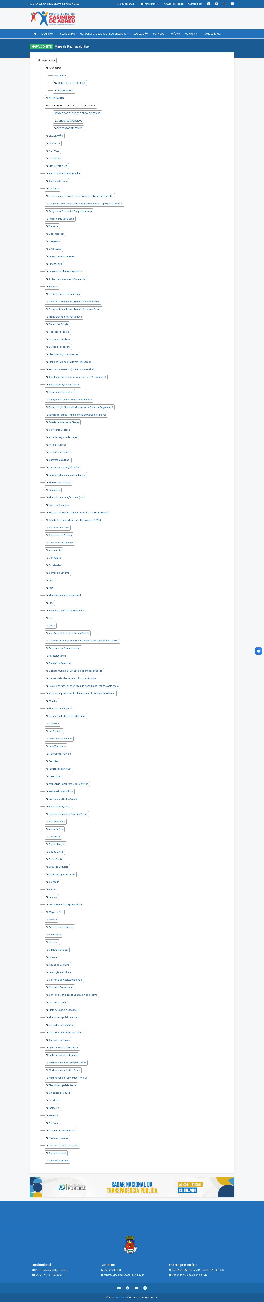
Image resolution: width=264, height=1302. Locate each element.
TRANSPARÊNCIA (212, 33)
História (53, 889)
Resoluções (55, 776)
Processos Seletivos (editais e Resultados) (71, 369)
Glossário (54, 882)
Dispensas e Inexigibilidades (64, 467)
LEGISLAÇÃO (141, 33)
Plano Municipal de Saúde (62, 1085)
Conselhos (54, 836)
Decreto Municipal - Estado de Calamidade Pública (75, 670)
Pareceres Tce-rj (57, 655)
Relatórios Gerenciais (60, 663)
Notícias (53, 1123)
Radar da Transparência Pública (65, 173)
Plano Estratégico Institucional (65, 595)
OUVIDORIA (191, 33)
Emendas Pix (55, 264)
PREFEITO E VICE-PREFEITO (71, 83)
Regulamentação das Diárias (64, 384)
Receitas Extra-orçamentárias (64, 294)
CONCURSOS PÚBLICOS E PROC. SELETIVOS (103, 33)
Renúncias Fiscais (58, 324)
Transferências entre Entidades (65, 316)
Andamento (55, 550)
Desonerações (56, 233)
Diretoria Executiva (58, 1138)
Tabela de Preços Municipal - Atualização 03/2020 (75, 520)
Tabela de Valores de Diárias (64, 422)
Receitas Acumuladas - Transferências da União (74, 301)
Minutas (53, 701)
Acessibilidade (57, 821)
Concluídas (55, 557)
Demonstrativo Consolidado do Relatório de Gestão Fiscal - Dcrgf (83, 640)
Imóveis (53, 897)
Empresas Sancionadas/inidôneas (67, 475)
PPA (51, 603)
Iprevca (53, 957)
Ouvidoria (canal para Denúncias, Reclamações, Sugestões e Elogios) (85, 203)
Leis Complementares (60, 738)
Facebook (54, 1100)
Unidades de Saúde (59, 1092)
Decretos (54, 723)
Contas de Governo (59, 572)
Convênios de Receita (60, 535)
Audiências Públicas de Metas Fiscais (69, 633)
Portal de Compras (59, 505)
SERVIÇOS (158, 33)
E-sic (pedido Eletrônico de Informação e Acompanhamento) (81, 196)
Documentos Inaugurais (61, 1130)
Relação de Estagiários (61, 392)
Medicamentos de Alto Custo (64, 1070)
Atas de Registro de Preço (63, 437)
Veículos (53, 942)
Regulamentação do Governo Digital (68, 814)
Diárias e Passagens (59, 347)
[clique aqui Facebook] (128, 1288)
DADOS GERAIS (65, 90)
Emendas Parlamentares (61, 256)
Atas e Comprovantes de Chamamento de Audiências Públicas (82, 693)
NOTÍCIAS (175, 33)
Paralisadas (55, 565)
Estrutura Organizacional (62, 874)
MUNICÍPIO (47, 33)
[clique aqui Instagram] (145, 1288)
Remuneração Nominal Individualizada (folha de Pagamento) (81, 407)
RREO (52, 625)
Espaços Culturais (58, 866)
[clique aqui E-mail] (119, 1288)
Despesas (54, 241)
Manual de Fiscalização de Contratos (68, 784)
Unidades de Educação (61, 1025)
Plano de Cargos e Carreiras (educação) (70, 362)
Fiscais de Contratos (60, 482)
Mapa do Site (56, 912)
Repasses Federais (59, 331)
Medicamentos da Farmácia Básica (67, 1062)
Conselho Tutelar (58, 1002)
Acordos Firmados (59, 527)
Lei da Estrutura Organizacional (65, 904)
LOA (51, 588)
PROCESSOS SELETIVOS (69, 128)
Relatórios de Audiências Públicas (67, 716)
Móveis (53, 919)
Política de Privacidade (61, 791)
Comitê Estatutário (58, 1160)
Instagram (54, 1108)
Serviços (53, 226)
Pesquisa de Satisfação (61, 218)
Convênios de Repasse (61, 542)
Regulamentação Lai (60, 806)
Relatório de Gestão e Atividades (66, 610)
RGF (51, 618)
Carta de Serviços (58, 181)
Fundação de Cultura (60, 972)
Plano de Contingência (61, 708)
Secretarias (55, 934)
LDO (51, 580)
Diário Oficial (55, 859)
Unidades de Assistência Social (66, 1032)
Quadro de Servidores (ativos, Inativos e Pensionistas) (77, 377)
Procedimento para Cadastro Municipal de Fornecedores (79, 512)
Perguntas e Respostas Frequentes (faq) (70, 211)
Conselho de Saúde (59, 1040)
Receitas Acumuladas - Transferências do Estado (75, 309)
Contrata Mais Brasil (59, 460)
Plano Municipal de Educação (64, 1017)
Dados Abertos (57, 844)
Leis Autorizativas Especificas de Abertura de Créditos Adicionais (84, 686)
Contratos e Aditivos (60, 452)
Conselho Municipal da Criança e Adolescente (73, 994)
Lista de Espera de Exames (63, 1055)
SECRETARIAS (67, 33)
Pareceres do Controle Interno (64, 648)
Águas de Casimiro (59, 964)
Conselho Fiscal (57, 1153)
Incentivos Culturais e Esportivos (66, 271)
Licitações (54, 490)
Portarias (53, 761)
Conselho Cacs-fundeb (61, 987)
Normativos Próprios (60, 753)
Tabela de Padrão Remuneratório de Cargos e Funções (77, 414)
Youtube (53, 1115)
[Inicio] (34, 33)
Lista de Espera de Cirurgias (63, 1047)
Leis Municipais (57, 746)
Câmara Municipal (58, 949)
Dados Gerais (56, 851)
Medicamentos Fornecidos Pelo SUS (68, 1077)
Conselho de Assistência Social (65, 979)
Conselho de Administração (63, 1145)
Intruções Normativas (60, 768)
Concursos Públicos (59, 339)
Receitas (53, 286)
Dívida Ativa (55, 249)
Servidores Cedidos (59, 429)
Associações (56, 829)
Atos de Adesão (57, 445)
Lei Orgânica (55, 731)
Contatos (54, 188)
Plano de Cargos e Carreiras (63, 354)
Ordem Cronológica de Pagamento (67, 279)
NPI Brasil (119, 1297)
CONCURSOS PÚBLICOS (69, 120)
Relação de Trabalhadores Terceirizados (70, 399)
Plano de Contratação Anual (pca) (66, 497)
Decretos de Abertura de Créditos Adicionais (72, 678)
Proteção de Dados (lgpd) (63, 799)
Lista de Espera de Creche (63, 1010)
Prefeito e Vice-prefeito (61, 927)
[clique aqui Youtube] (136, 1288)
